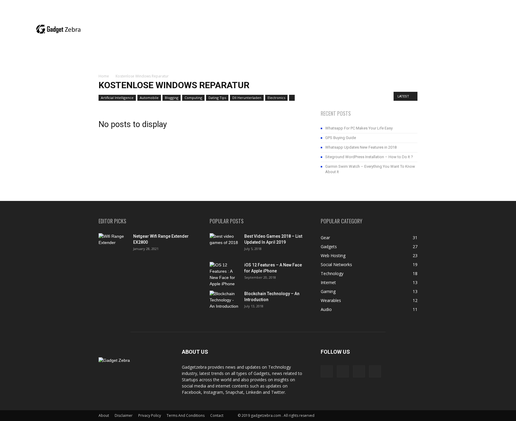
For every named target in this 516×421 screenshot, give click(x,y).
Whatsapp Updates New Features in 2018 (361, 147)
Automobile (149, 97)
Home (104, 76)
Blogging (171, 97)
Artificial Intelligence (117, 97)
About (104, 415)
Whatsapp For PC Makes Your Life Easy (359, 128)
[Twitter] (505, 4)
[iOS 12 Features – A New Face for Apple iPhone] (224, 274)
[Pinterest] (495, 4)
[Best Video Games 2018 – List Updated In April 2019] (224, 243)
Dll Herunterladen (246, 97)
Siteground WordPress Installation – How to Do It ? (369, 157)
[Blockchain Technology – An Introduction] (224, 301)
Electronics (276, 97)
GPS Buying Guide (340, 137)
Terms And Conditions (186, 415)
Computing (193, 97)
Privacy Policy (149, 415)
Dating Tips (217, 97)
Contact (216, 415)
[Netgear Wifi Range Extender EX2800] (113, 243)
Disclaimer (124, 415)
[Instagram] (485, 4)
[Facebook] (476, 4)
